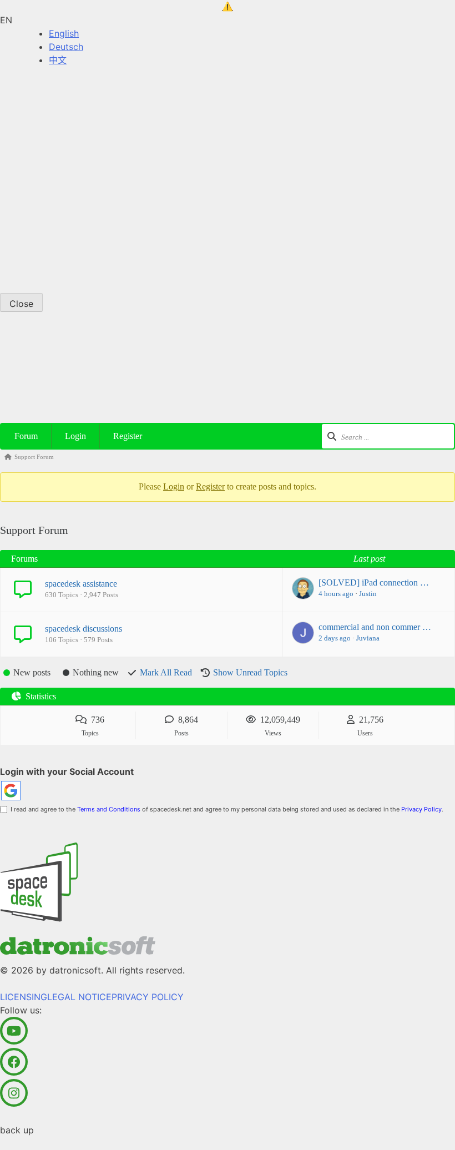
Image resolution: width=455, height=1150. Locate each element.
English (64, 33)
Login (75, 436)
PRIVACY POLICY (148, 173)
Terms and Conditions (108, 809)
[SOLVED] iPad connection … (373, 582)
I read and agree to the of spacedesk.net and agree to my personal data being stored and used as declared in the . (225, 809)
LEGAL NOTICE (79, 173)
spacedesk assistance (81, 583)
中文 (58, 59)
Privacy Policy (421, 809)
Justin (368, 593)
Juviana (368, 638)
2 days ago (334, 638)
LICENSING (23, 173)
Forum (26, 436)
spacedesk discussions (83, 628)
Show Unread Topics (250, 672)
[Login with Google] (11, 790)
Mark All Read (166, 672)
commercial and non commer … (374, 627)
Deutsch (66, 46)
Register (127, 436)
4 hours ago (335, 593)
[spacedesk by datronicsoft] (227, 6)
